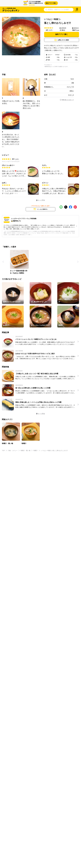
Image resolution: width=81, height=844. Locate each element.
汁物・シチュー (12, 450)
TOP (3, 450)
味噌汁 (35, 450)
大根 (45, 79)
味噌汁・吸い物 (25, 450)
